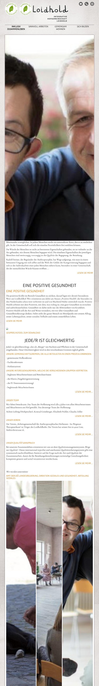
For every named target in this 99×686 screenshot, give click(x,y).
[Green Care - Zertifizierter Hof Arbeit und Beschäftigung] (11, 13)
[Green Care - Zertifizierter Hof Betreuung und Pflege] (25, 13)
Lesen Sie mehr (85, 272)
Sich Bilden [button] (83, 26)
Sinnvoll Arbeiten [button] (38, 26)
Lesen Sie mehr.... (84, 391)
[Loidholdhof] (49, 13)
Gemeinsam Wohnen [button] (61, 27)
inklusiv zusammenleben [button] (16, 27)
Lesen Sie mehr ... (84, 416)
